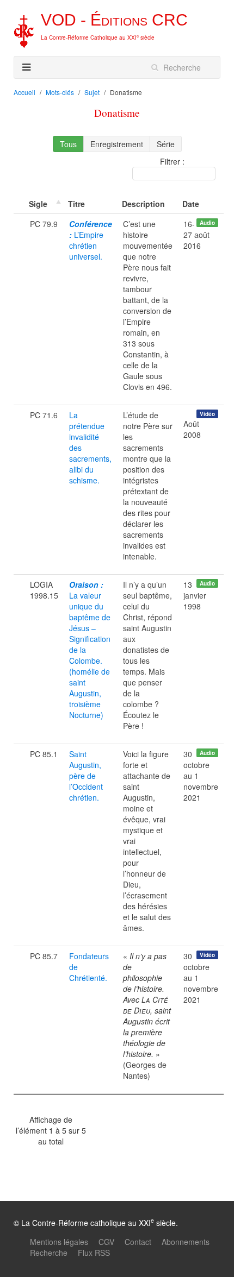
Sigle (38, 203)
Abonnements (186, 1241)
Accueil (24, 92)
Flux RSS (94, 1252)
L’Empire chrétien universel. (90, 240)
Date (190, 203)
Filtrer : (172, 161)
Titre (76, 203)
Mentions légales (59, 1241)
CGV (106, 1241)
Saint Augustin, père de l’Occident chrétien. (86, 775)
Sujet (92, 92)
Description (143, 203)
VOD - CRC (114, 20)
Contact (138, 1241)
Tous (68, 144)
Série (166, 144)
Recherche (48, 1252)
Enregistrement (116, 144)
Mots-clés (60, 92)
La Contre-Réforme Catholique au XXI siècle (98, 37)
